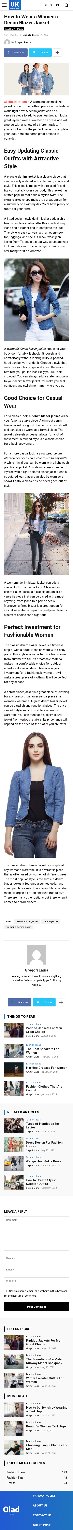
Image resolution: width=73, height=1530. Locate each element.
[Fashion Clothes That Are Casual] (14, 1088)
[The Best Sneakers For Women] (14, 1051)
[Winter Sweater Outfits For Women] (14, 1380)
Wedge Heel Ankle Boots (43, 1161)
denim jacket (51, 921)
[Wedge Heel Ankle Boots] (14, 1163)
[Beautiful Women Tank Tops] (14, 1428)
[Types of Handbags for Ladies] (14, 1125)
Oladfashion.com (15, 102)
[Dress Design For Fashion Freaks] (14, 1144)
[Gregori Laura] (7, 42)
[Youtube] (58, 5)
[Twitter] (51, 5)
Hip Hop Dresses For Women (46, 1068)
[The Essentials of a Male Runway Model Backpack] (14, 1361)
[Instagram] (45, 5)
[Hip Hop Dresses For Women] (14, 1069)
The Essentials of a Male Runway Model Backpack (44, 1361)
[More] (57, 52)
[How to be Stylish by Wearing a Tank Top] (14, 1409)
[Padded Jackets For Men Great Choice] (14, 1030)
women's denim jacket (18, 927)
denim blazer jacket (27, 921)
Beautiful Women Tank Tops (46, 1426)
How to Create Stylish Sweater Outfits (41, 1182)
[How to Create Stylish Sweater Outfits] (14, 1182)
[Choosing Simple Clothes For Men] (14, 1447)
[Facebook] (39, 5)
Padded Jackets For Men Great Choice (44, 1030)
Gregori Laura (23, 42)
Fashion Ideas (14, 28)
